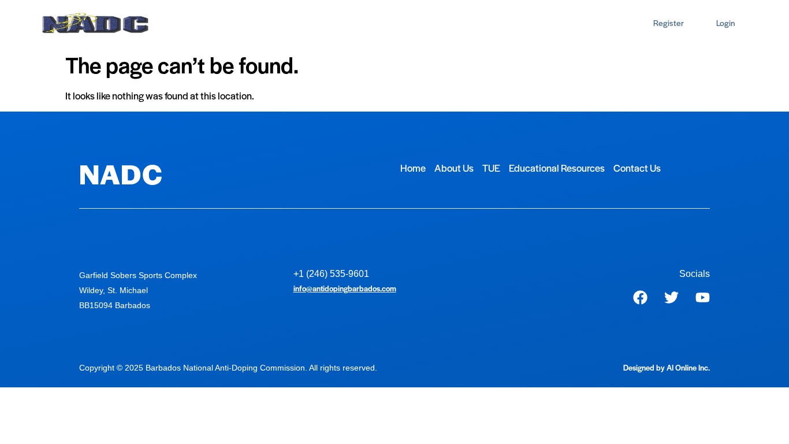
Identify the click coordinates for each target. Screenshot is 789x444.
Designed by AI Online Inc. (666, 367)
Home (194, 22)
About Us (242, 22)
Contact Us (446, 22)
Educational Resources (360, 22)
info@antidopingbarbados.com (344, 288)
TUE (287, 22)
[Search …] (621, 23)
